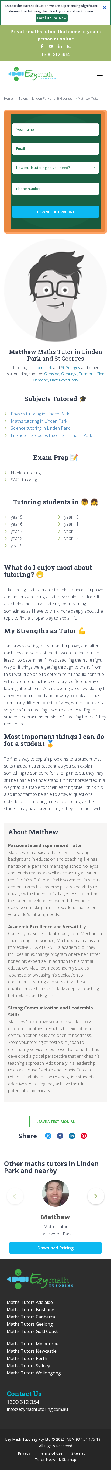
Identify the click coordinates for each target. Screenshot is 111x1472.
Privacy (24, 1453)
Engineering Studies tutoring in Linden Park (51, 435)
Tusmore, (87, 373)
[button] (96, 1196)
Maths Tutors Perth (27, 1358)
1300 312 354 (55, 54)
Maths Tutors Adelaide (30, 1302)
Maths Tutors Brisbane (30, 1310)
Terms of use (51, 1453)
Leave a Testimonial (55, 1121)
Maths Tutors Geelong (30, 1324)
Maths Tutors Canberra (31, 1317)
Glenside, (52, 373)
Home (8, 98)
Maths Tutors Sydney (28, 1366)
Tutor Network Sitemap (55, 1459)
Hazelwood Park (64, 380)
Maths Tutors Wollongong (34, 1373)
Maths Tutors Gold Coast (32, 1331)
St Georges (70, 367)
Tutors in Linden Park (34, 98)
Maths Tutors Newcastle (32, 1351)
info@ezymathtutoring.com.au (37, 1409)
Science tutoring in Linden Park (40, 428)
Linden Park (42, 367)
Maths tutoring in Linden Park (39, 421)
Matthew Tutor (88, 98)
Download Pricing (55, 211)
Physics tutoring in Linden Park (40, 414)
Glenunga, (69, 373)
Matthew (55, 1217)
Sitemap (78, 1453)
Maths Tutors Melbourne (32, 1344)
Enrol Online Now (51, 18)
